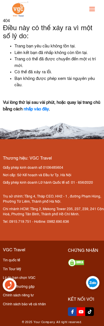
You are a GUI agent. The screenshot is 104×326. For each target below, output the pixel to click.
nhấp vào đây (36, 109)
